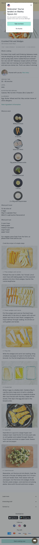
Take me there (19, 24)
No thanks (19, 28)
